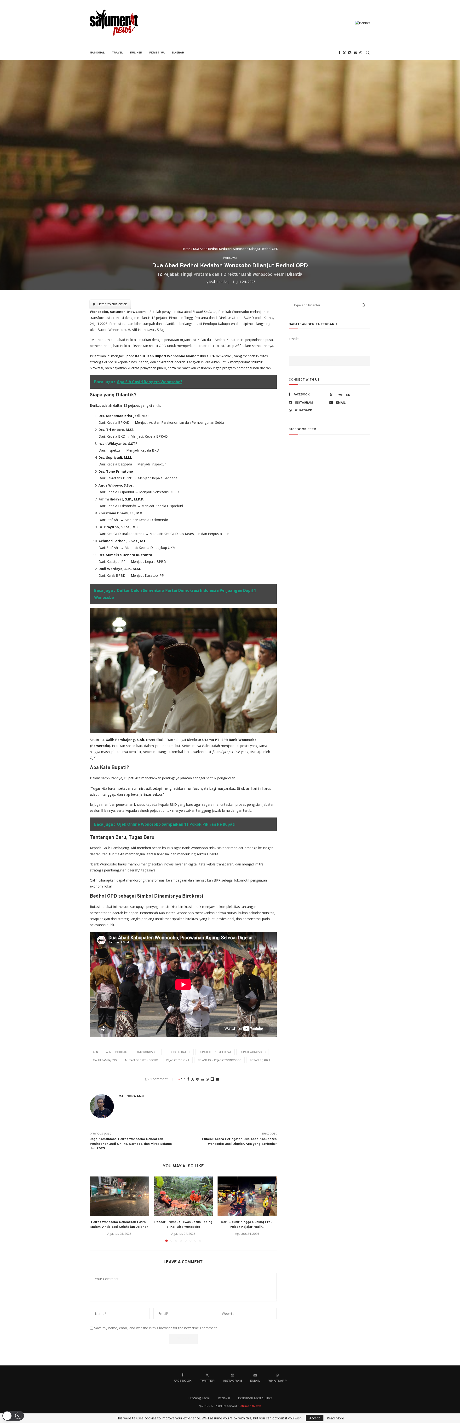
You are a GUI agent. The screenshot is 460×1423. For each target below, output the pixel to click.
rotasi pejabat (260, 1060)
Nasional (97, 53)
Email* (294, 338)
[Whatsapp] (360, 53)
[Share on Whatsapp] (207, 1079)
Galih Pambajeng (105, 1060)
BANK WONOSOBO (147, 1052)
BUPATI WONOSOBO (253, 1052)
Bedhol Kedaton (178, 1052)
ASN (95, 1052)
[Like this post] (183, 1079)
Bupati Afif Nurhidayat (215, 1052)
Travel (117, 53)
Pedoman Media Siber (255, 1398)
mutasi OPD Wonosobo (141, 1060)
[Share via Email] (217, 1079)
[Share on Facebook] (188, 1079)
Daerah (178, 53)
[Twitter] (344, 53)
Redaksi (224, 1398)
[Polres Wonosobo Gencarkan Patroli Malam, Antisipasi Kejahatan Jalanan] (119, 1196)
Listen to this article (112, 304)
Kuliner (136, 53)
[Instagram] (349, 53)
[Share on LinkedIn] (202, 1079)
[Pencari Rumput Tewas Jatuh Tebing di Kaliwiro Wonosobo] (183, 1196)
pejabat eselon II (178, 1060)
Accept (314, 1418)
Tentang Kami (199, 1398)
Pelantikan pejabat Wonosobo (220, 1060)
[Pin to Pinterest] (197, 1079)
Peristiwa (157, 53)
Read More (335, 1418)
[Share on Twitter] (192, 1079)
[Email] (355, 53)
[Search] (367, 53)
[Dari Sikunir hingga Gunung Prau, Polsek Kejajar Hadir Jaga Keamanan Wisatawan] (247, 1196)
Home (186, 249)
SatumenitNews (249, 1406)
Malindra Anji (219, 281)
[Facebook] (339, 53)
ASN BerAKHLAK (116, 1052)
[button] (96, 1209)
